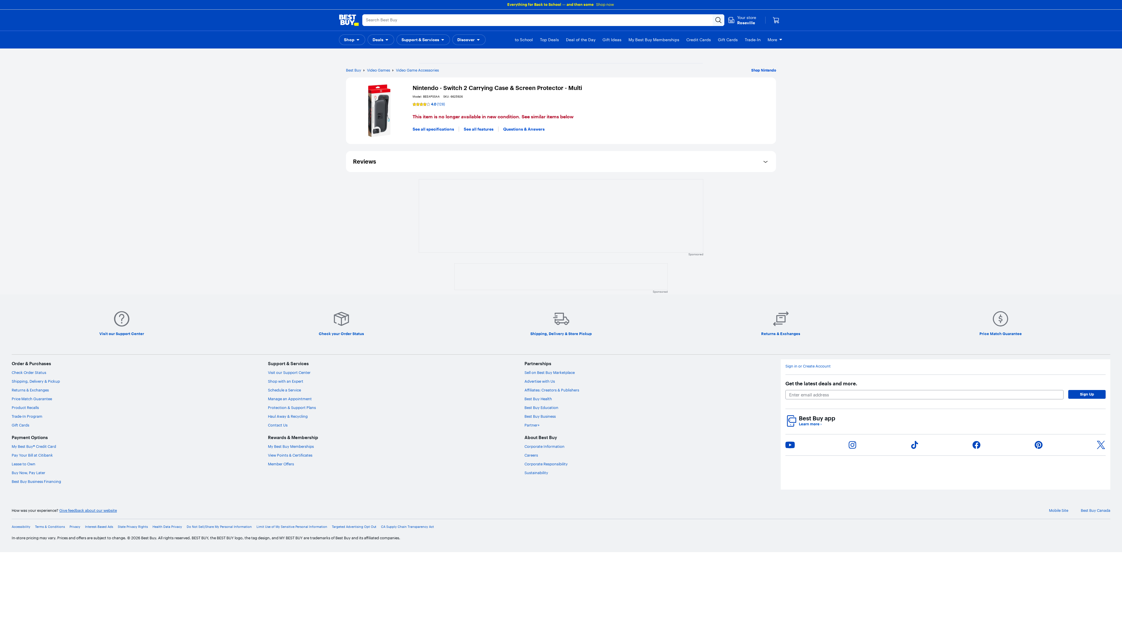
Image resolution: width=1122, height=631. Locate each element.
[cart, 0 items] (776, 20)
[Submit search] (718, 20)
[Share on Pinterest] (1038, 445)
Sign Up (1087, 394)
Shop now (605, 4)
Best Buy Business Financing (36, 481)
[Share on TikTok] (914, 445)
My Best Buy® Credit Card (34, 446)
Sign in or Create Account (808, 366)
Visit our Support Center (289, 372)
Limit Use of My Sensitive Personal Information (292, 527)
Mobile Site (1058, 510)
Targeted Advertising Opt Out (354, 527)
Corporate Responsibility (546, 464)
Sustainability (536, 472)
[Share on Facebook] (976, 445)
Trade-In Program (27, 416)
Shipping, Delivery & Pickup (36, 381)
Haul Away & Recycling (288, 416)
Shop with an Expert (285, 381)
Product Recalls (25, 407)
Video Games (378, 70)
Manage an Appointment (290, 398)
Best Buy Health (538, 398)
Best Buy (353, 70)
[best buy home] (349, 20)
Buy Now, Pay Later (28, 472)
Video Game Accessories (417, 70)
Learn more (810, 424)
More (772, 39)
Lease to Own (23, 464)
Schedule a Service (284, 390)
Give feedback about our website (88, 510)
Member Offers (281, 464)
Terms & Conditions (50, 527)
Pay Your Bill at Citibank (32, 455)
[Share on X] (1101, 445)
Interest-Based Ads (99, 527)
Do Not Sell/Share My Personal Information (219, 527)
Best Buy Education (541, 407)
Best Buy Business (540, 416)
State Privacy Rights (133, 527)
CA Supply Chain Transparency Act (407, 527)
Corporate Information (544, 446)
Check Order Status (29, 372)
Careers (531, 455)
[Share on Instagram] (852, 445)
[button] (352, 39)
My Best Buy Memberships (291, 446)
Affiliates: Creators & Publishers (551, 390)
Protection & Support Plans (292, 407)
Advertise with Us (539, 381)
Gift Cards (20, 425)
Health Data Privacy (167, 527)
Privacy (75, 527)
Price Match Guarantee (32, 398)
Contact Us (278, 425)
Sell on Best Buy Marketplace (549, 372)
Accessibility (21, 527)
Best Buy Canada (1095, 510)
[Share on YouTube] (790, 445)
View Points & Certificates (290, 455)
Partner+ (532, 425)
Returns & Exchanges (30, 390)
